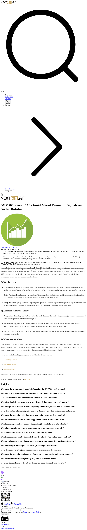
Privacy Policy (35, 512)
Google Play (18, 504)
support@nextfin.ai (7, 528)
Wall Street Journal (10, 365)
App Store (7, 504)
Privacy (3, 524)
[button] (45, 191)
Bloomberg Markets (10, 360)
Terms (25, 512)
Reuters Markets (9, 369)
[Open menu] (2, 195)
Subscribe (5, 514)
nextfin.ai (27, 379)
